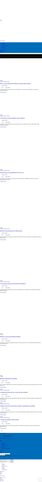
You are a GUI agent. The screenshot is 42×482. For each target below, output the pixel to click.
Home (1, 57)
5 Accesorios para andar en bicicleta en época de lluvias (12, 118)
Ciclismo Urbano (6, 81)
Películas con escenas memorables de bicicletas (10, 336)
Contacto (3, 447)
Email (1, 452)
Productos (4, 443)
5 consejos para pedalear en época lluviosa (9, 419)
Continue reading (3, 92)
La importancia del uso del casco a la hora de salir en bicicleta (14, 392)
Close (1, 472)
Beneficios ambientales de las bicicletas (8, 378)
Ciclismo (1, 81)
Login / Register (4, 469)
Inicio (3, 442)
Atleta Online (7, 87)
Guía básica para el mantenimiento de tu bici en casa (12, 172)
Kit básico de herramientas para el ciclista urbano (11, 230)
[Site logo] (5, 19)
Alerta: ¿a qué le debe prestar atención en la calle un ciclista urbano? (15, 83)
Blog (3, 446)
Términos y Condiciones (6, 448)
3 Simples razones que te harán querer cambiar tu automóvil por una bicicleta (17, 406)
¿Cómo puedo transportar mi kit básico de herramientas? (13, 283)
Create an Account (2, 477)
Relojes (3, 444)
